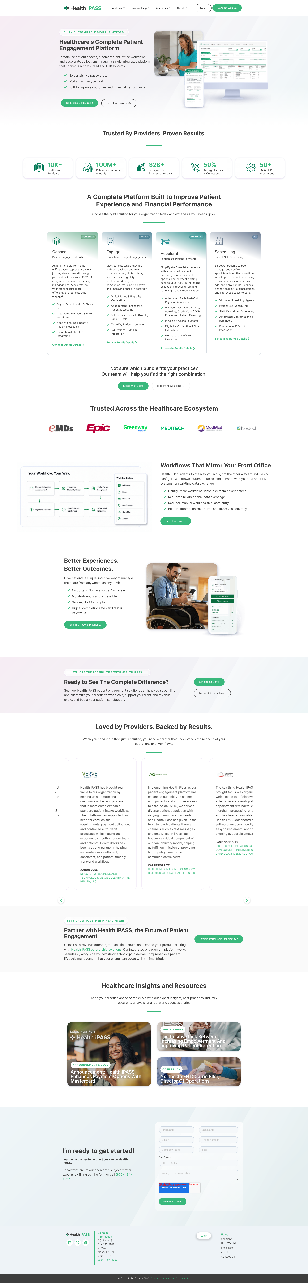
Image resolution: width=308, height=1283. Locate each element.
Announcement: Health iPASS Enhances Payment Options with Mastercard (106, 1076)
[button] (61, 900)
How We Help (229, 1243)
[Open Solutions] (124, 8)
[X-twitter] (77, 1242)
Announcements (86, 1064)
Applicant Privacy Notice (178, 1278)
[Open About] (186, 8)
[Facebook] (85, 1242)
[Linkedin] (69, 1242)
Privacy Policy (157, 1278)
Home (224, 1234)
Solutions (226, 1239)
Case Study (171, 1069)
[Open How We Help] (149, 8)
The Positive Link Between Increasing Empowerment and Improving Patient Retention (193, 1041)
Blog (105, 1064)
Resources (227, 1247)
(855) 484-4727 (108, 1259)
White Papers (173, 1029)
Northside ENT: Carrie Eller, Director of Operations (189, 1079)
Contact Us (228, 1256)
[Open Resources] (170, 8)
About (224, 1252)
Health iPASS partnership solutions (96, 949)
